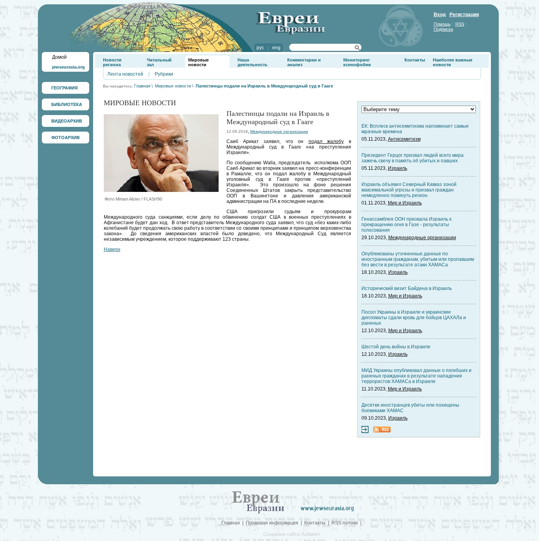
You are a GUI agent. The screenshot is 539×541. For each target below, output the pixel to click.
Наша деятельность (253, 62)
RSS (459, 24)
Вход (440, 14)
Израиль (397, 168)
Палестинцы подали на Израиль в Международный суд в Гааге (264, 86)
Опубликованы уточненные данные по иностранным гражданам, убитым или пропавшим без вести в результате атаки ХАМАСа (417, 259)
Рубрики (164, 74)
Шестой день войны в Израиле (395, 347)
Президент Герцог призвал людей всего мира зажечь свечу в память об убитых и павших (412, 158)
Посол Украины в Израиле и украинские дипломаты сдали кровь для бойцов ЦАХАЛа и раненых (413, 317)
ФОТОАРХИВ (65, 137)
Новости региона (112, 62)
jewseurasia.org (68, 67)
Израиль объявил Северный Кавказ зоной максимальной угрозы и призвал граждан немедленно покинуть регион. (409, 190)
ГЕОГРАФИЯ (64, 88)
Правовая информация (272, 523)
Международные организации (279, 131)
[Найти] (357, 49)
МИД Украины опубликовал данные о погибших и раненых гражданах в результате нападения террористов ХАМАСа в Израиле (416, 376)
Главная (142, 86)
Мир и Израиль (405, 203)
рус (260, 47)
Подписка (443, 29)
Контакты (414, 60)
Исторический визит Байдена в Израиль (406, 288)
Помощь (442, 24)
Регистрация (464, 14)
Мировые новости (198, 62)
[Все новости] (365, 431)
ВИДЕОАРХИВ (66, 121)
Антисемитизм (404, 139)
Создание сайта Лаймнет (292, 534)
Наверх (112, 249)
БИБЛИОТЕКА (66, 104)
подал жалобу (326, 141)
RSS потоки (344, 523)
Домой (59, 57)
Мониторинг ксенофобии (357, 62)
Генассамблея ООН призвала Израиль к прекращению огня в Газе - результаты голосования (406, 224)
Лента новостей (125, 74)
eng (276, 47)
